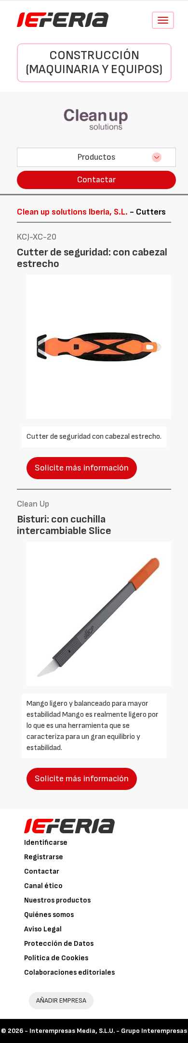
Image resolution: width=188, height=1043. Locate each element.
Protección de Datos (59, 943)
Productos (96, 157)
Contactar (96, 180)
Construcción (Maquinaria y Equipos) (94, 62)
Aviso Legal (43, 929)
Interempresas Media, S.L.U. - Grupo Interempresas (108, 1031)
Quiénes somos (49, 914)
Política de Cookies (56, 958)
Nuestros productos (57, 900)
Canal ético (43, 885)
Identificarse (45, 842)
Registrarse (43, 857)
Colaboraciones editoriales (69, 972)
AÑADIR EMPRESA (61, 1000)
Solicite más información (82, 468)
